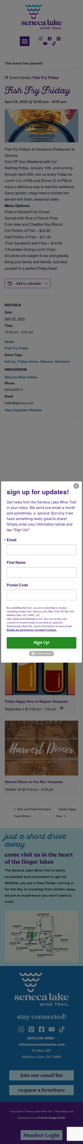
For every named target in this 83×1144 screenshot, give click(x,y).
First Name (16, 562)
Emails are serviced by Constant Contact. (32, 630)
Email (11, 540)
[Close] (76, 485)
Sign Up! (41, 642)
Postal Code (17, 585)
